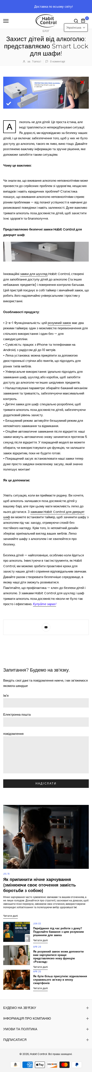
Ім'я (6, 695)
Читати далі (10, 916)
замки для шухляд (33, 274)
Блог (46, 31)
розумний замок (59, 323)
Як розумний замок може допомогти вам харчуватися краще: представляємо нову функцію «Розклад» (58, 956)
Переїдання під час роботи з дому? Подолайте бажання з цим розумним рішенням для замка (58, 932)
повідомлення (13, 733)
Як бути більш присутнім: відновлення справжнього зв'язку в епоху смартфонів (60, 979)
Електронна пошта (17, 714)
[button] (76, 28)
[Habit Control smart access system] (46, 251)
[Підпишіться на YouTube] (46, 627)
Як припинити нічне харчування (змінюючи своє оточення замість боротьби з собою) (39, 885)
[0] (83, 21)
